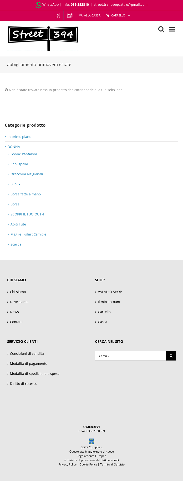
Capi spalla (19, 164)
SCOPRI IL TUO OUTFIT (28, 214)
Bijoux (15, 184)
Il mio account (109, 301)
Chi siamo (18, 291)
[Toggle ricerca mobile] (161, 29)
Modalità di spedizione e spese (35, 373)
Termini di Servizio (112, 464)
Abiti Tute (18, 224)
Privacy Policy (67, 464)
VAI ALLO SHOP (110, 291)
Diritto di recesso (23, 383)
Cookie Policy (88, 464)
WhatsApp (50, 4)
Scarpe (15, 244)
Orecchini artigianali (26, 174)
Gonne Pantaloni (23, 154)
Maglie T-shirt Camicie (28, 234)
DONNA (14, 146)
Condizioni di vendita (27, 353)
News (14, 311)
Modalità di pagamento (28, 363)
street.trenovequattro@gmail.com (120, 4)
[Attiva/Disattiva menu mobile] (172, 29)
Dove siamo (19, 301)
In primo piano (19, 136)
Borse (15, 204)
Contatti (16, 321)
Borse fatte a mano (25, 194)
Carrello (104, 311)
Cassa (102, 321)
